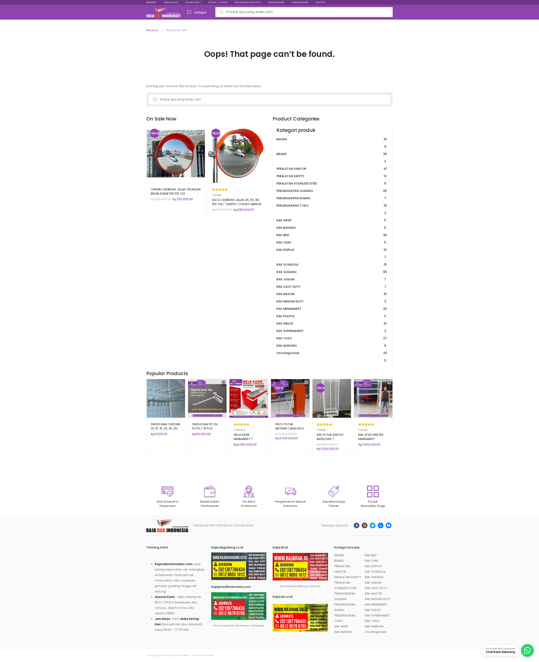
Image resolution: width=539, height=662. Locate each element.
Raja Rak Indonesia (177, 655)
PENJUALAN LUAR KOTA (247, 2)
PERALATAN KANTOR (331, 169)
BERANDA (151, 2)
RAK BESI (331, 235)
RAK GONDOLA (331, 264)
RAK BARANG (331, 228)
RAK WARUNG (331, 346)
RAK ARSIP (331, 220)
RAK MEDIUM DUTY (331, 301)
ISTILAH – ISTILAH (217, 2)
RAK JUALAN (331, 279)
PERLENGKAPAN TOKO (331, 209)
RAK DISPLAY (331, 253)
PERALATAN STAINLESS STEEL (331, 183)
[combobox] (304, 12)
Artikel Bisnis (171, 2)
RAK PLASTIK (331, 316)
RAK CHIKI (331, 242)
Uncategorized (331, 356)
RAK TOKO (331, 338)
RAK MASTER (331, 294)
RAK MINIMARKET (331, 309)
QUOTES (320, 2)
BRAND (331, 157)
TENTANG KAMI (276, 2)
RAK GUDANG (331, 272)
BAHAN (331, 143)
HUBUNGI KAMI (300, 2)
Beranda (152, 30)
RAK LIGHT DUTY (331, 287)
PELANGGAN (192, 2)
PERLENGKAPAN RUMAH (331, 198)
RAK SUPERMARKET (331, 331)
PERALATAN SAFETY (331, 176)
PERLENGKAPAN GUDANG (331, 191)
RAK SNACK (331, 323)
